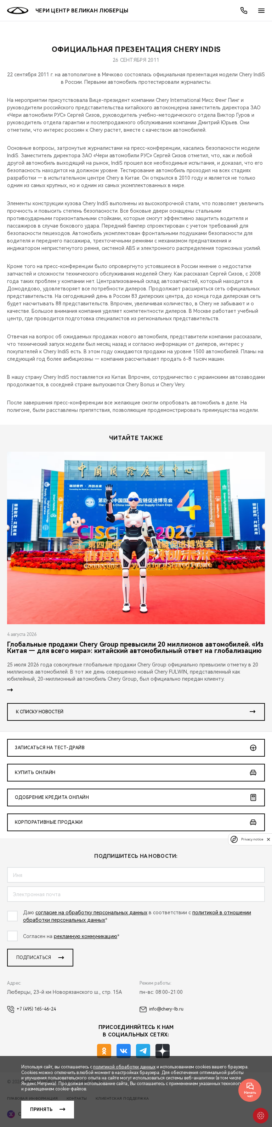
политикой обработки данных (124, 1067)
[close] (268, 839)
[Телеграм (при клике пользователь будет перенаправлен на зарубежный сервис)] (143, 1051)
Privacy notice (252, 839)
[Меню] (261, 10)
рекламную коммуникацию (85, 936)
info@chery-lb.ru (166, 1009)
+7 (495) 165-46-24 (36, 1009)
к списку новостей (39, 711)
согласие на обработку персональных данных (91, 912)
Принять (41, 1109)
